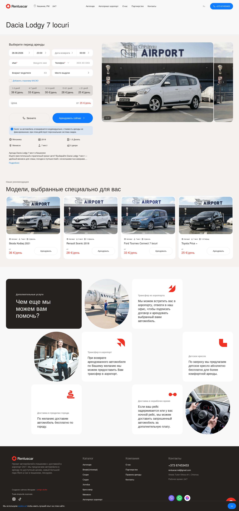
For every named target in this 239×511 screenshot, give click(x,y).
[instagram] (14, 499)
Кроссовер (87, 489)
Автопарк (90, 6)
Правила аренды (133, 474)
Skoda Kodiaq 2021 (19, 243)
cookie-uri (22, 506)
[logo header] (16, 6)
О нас (125, 6)
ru (204, 6)
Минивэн (87, 494)
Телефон (60, 62)
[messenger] (187, 498)
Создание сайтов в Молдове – (24, 489)
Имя (14, 62)
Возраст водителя (21, 72)
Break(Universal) (90, 469)
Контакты (152, 6)
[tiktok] (20, 499)
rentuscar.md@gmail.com (179, 470)
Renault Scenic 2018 (77, 243)
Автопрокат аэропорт (108, 6)
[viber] (171, 498)
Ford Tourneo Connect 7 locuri (140, 243)
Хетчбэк (86, 484)
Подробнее (14, 162)
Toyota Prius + (189, 243)
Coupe (86, 474)
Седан (86, 479)
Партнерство (138, 6)
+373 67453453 (178, 465)
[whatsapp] (179, 498)
